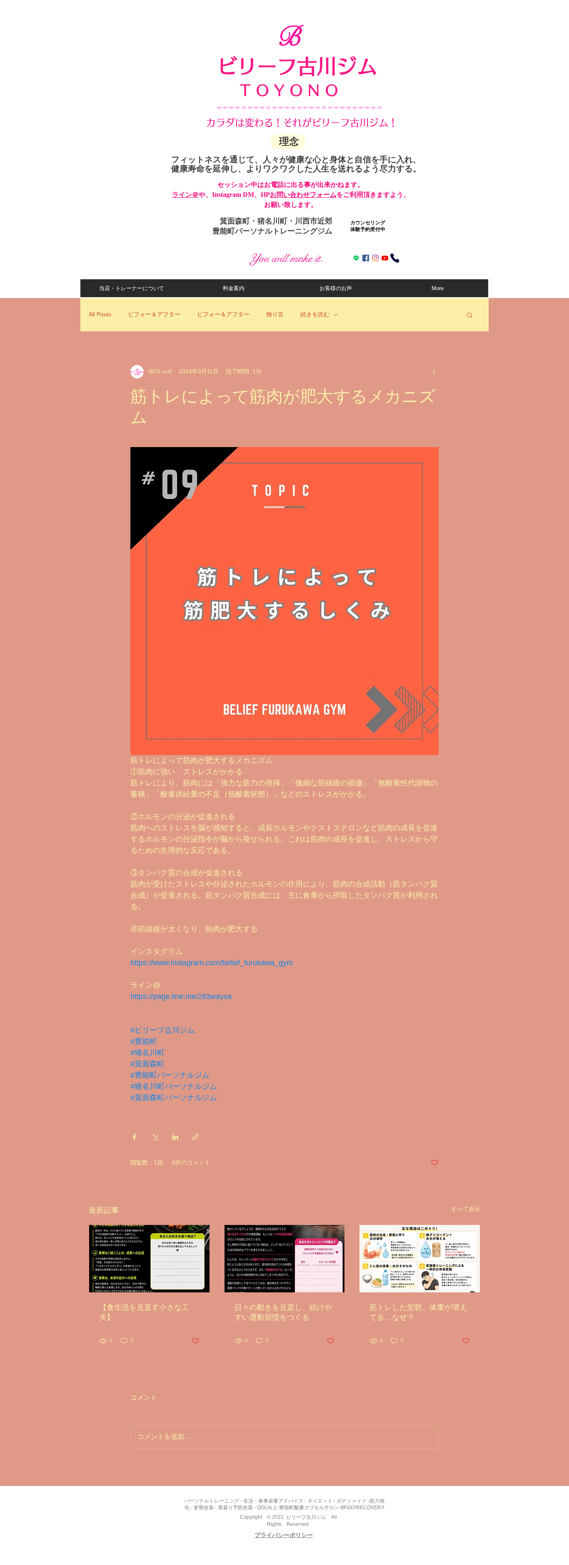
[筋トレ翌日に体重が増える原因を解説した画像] (419, 1258)
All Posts (100, 314)
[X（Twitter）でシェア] (155, 1137)
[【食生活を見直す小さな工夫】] (149, 1258)
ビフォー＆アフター (154, 314)
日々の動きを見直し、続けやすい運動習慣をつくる (283, 1312)
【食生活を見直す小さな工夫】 (144, 1312)
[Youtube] (385, 258)
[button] (470, 314)
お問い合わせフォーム (303, 194)
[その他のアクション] (434, 372)
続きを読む (314, 314)
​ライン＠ (185, 194)
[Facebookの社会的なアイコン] (365, 258)
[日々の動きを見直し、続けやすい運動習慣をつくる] (285, 1258)
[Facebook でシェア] (134, 1137)
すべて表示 (465, 1209)
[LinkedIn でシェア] (175, 1137)
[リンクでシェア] (196, 1137)
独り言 (275, 314)
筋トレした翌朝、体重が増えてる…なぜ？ (418, 1312)
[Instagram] (375, 258)
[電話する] (394, 258)
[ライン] (356, 258)
